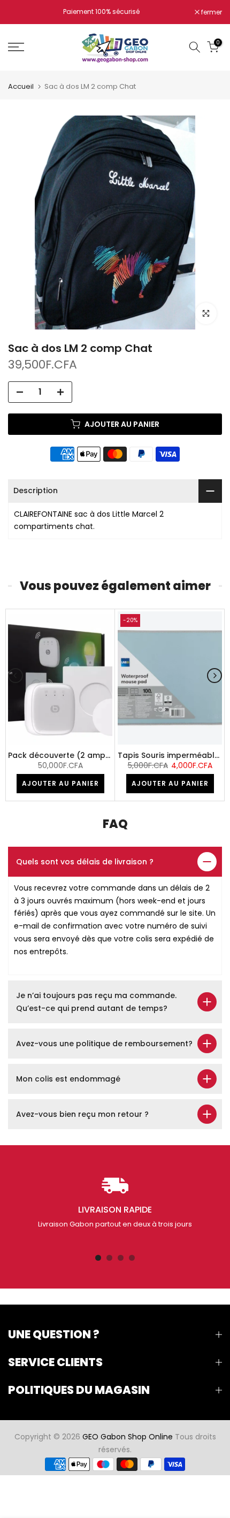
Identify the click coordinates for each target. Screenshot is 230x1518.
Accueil (21, 86)
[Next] (214, 675)
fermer (211, 12)
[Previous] (15, 675)
